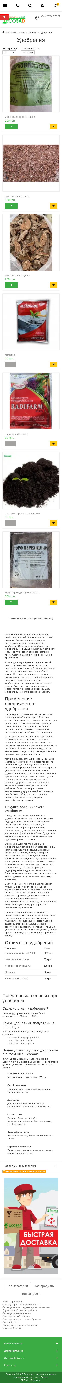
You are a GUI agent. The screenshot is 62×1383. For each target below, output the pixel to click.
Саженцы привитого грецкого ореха (21, 1304)
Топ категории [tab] (17, 1286)
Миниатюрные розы (13, 1301)
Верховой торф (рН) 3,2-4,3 (20, 117)
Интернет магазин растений (21, 32)
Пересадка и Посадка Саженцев (20, 1325)
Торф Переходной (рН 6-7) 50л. (22, 592)
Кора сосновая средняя (18, 966)
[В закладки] (53, 126)
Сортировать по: (31, 49)
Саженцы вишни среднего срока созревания (26, 1307)
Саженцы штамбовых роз (16, 1316)
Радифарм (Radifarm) (16, 434)
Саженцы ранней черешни (16, 1313)
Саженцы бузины (11, 1328)
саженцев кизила (14, 779)
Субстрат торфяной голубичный (22, 513)
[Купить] (11, 126)
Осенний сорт (9, 1322)
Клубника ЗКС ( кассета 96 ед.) (19, 1310)
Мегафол (10, 355)
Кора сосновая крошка (17, 196)
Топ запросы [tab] (31, 1293)
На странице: (10, 49)
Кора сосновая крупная (17, 275)
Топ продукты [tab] (44, 1286)
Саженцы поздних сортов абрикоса (21, 1319)
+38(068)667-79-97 (50, 16)
